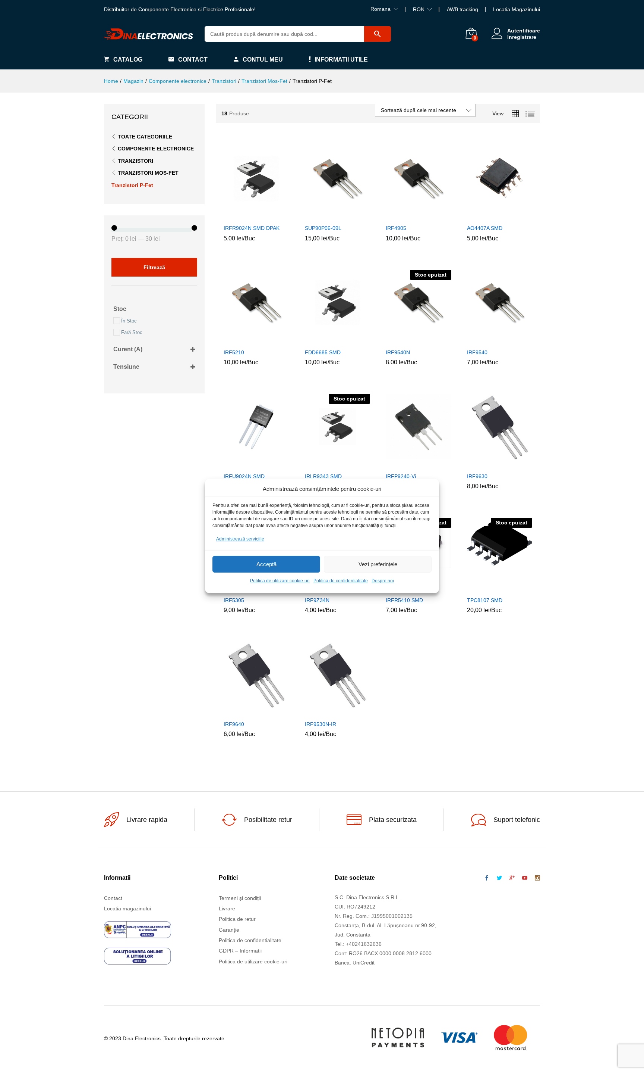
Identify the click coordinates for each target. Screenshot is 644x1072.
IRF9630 (477, 476)
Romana (380, 9)
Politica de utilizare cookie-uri (280, 581)
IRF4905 (396, 228)
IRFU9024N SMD (244, 476)
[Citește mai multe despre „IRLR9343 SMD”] (320, 464)
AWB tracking (462, 9)
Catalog (127, 59)
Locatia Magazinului (516, 9)
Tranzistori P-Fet (132, 185)
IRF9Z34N (317, 600)
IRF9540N (398, 352)
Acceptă (266, 564)
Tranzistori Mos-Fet (148, 173)
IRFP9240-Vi (401, 476)
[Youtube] (524, 878)
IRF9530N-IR (320, 724)
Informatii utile (341, 59)
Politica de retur (237, 919)
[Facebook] (486, 878)
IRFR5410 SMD (404, 600)
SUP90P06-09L (323, 228)
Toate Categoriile (145, 137)
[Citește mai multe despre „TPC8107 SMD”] (482, 588)
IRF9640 (234, 724)
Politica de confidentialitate (340, 581)
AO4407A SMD (484, 228)
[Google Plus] (512, 878)
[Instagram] (537, 878)
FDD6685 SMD (323, 352)
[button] (239, 215)
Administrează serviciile (240, 539)
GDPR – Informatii (240, 951)
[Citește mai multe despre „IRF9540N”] (401, 340)
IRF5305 (234, 600)
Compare (273, 215)
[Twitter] (499, 878)
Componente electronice (156, 149)
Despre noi (383, 581)
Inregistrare (521, 37)
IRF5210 (234, 352)
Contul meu (263, 59)
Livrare (227, 908)
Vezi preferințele (378, 564)
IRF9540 (477, 352)
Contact (193, 59)
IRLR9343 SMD (323, 476)
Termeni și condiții (240, 898)
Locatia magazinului (127, 908)
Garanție (229, 930)
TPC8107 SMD (484, 600)
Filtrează (154, 267)
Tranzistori (135, 161)
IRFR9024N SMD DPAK (252, 228)
